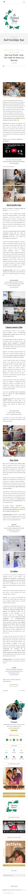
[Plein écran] (23, 831)
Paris (22, 49)
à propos (14, 730)
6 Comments (5, 690)
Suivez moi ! (23, 889)
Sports (17, 52)
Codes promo (14, 796)
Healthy (12, 49)
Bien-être (6, 49)
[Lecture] (5, 831)
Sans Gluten (12, 52)
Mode (6, 752)
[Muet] (21, 831)
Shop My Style (14, 793)
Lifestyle (17, 49)
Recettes (14, 758)
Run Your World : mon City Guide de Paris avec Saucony (14, 57)
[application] (14, 827)
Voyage (21, 752)
